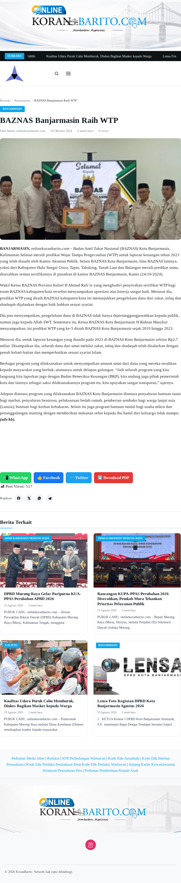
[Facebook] (19, 498)
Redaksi (53, 758)
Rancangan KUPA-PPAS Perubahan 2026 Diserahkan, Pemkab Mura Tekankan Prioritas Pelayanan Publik (133, 599)
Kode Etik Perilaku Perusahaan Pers (53, 764)
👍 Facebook (48, 477)
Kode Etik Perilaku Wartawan (104, 764)
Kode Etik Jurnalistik (123, 758)
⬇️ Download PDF (113, 477)
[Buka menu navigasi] (68, 73)
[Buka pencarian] (56, 73)
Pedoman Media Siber (28, 758)
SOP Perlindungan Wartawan (83, 758)
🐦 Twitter (78, 477)
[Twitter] (29, 498)
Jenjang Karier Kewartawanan (151, 764)
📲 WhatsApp (16, 477)
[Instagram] (90, 845)
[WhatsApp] (39, 498)
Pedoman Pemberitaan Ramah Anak (111, 771)
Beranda (5, 100)
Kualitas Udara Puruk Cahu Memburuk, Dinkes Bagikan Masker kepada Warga (85, 56)
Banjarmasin (22, 100)
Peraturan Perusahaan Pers (62, 771)
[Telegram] (50, 498)
